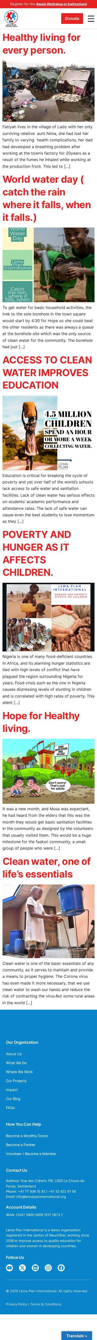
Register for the (48, 4)
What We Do (16, 1063)
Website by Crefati (20, 1296)
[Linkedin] (35, 1267)
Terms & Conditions (45, 1304)
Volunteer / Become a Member (31, 1154)
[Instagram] (48, 1267)
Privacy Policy (16, 1304)
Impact (12, 1090)
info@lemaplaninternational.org (41, 1197)
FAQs (10, 1108)
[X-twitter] (22, 1267)
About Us (14, 1054)
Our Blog (13, 1099)
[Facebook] (61, 1267)
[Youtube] (9, 1267)
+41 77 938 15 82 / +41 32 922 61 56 (47, 1191)
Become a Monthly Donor (27, 1136)
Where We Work (19, 1072)
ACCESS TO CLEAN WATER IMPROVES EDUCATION (47, 372)
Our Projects (16, 1081)
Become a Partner (20, 1145)
